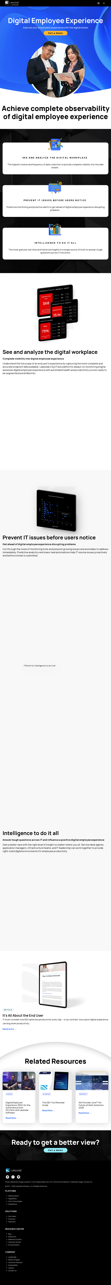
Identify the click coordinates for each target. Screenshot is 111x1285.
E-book (46, 1094)
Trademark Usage (76, 1182)
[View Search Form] (98, 3)
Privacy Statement (11, 1182)
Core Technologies (15, 1201)
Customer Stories (14, 1242)
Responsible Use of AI (44, 1182)
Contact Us (88, 1182)
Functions (11, 1219)
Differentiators (13, 1196)
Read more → (9, 1029)
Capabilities (12, 1199)
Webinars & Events (15, 1239)
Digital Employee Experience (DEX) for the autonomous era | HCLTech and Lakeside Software (18, 1107)
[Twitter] (13, 1177)
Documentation (14, 1245)
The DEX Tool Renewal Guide (53, 1103)
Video (9, 1094)
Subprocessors (24, 1182)
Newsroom (12, 1237)
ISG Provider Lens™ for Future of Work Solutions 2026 (91, 1105)
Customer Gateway (15, 1262)
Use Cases (12, 1216)
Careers (11, 1268)
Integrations (12, 1204)
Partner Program (14, 1260)
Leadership (12, 1257)
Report (83, 1094)
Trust (33, 1182)
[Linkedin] (7, 1177)
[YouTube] (18, 1177)
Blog (9, 1234)
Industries (12, 1222)
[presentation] (19, 1081)
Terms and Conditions (61, 1182)
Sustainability (13, 1265)
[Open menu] (104, 3)
